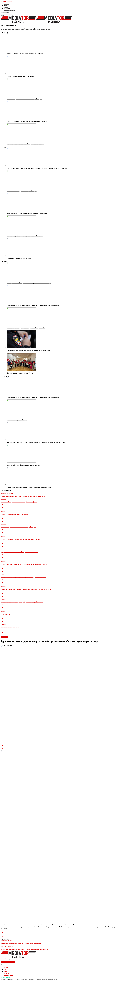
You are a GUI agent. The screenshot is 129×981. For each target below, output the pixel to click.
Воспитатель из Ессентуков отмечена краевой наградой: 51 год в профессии (19, 502)
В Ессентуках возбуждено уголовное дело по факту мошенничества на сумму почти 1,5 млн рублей (24, 564)
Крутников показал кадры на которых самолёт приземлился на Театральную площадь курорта (23, 496)
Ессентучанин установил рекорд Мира (10, 627)
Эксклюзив (7, 8)
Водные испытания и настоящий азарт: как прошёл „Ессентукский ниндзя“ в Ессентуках (22, 602)
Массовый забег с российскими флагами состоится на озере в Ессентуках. (18, 527)
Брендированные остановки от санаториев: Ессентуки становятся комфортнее (19, 552)
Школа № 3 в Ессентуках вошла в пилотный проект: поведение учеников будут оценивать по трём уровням (26, 589)
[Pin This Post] (66, 507)
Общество (6, 4)
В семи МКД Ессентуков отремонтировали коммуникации (14, 514)
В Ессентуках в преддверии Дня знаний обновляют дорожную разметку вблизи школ (21, 539)
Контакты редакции (9, 10)
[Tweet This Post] (66, 506)
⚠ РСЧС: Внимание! (5, 614)
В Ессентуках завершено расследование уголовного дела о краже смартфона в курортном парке (23, 577)
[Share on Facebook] (66, 504)
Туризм (6, 7)
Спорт (5, 5)
